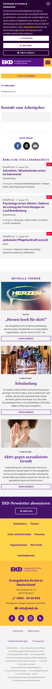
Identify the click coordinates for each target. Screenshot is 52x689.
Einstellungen (27, 52)
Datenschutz (30, 27)
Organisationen (18, 544)
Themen (34, 523)
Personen (40, 534)
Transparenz (38, 641)
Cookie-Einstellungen (18, 641)
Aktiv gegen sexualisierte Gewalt (26, 458)
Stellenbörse (20, 523)
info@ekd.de (28, 608)
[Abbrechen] (48, 4)
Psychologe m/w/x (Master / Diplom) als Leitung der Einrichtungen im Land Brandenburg (26, 206)
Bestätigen (27, 38)
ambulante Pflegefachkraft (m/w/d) (25, 240)
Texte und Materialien (19, 534)
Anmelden (27, 511)
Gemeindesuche (26, 555)
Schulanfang (26, 383)
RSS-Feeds (36, 544)
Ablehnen (27, 45)
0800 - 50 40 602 (28, 598)
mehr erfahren (26, 338)
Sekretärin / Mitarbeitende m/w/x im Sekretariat (24, 172)
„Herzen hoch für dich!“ (26, 319)
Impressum (18, 630)
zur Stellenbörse (26, 76)
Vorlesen (9, 85)
